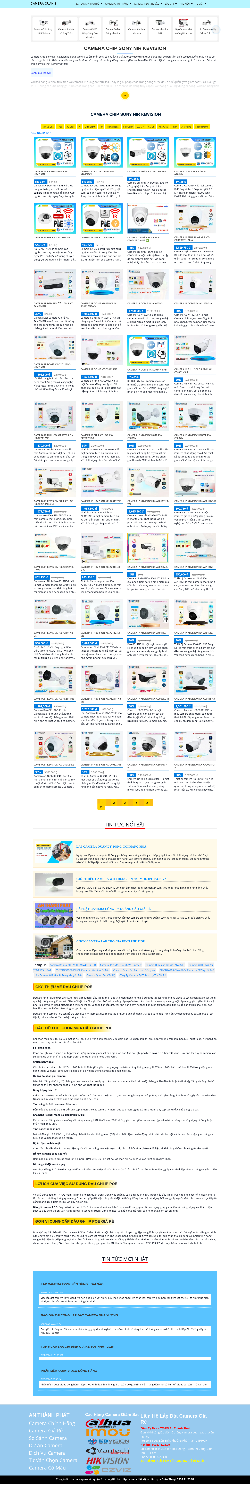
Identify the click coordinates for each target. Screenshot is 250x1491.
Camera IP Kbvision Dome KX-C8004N (192, 436)
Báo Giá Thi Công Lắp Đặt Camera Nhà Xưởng (79, 1315)
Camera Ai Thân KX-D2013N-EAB (146, 171)
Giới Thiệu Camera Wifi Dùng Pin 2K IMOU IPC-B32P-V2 (121, 879)
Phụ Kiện (185, 3)
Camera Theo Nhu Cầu (146, 3)
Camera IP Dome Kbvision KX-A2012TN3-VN (99, 305)
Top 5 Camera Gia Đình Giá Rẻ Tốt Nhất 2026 (77, 1346)
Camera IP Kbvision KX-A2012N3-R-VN (54, 568)
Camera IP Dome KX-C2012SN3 (99, 369)
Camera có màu (47, 1467)
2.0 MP (140, 126)
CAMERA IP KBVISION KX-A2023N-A (147, 567)
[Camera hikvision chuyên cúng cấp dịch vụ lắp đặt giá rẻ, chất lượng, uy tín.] (108, 1460)
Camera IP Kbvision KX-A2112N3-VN (101, 634)
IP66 (60, 126)
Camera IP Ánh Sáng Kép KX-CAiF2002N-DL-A (192, 239)
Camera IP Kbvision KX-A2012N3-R (195, 501)
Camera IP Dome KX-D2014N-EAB (147, 369)
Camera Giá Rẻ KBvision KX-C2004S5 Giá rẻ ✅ (144, 239)
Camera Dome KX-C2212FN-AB (52, 237)
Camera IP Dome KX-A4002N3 (145, 303)
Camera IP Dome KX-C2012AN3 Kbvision (52, 366)
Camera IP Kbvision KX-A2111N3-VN (54, 634)
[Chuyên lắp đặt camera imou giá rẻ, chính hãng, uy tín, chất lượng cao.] (108, 1432)
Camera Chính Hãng (116, 3)
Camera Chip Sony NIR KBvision (125, 48)
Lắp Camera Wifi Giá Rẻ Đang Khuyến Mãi (58, 975)
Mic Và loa (48, 126)
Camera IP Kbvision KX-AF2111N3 (54, 698)
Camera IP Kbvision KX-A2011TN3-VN (148, 502)
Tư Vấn (199, 3)
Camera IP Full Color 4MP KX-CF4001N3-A (193, 371)
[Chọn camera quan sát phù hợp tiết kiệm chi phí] (216, 29)
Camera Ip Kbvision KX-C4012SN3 (101, 764)
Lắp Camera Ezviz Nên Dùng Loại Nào (72, 1284)
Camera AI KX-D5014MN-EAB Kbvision (97, 173)
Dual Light (90, 126)
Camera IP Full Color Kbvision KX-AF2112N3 (53, 436)
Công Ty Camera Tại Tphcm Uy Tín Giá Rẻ (142, 975)
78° (101, 126)
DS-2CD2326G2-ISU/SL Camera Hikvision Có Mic (82, 970)
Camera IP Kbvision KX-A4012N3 (193, 632)
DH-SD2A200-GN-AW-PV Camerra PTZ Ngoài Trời (187, 970)
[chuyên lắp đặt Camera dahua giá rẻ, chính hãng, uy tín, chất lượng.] (108, 1422)
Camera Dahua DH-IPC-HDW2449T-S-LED (73, 965)
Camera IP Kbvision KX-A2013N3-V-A (101, 568)
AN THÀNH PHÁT (49, 1415)
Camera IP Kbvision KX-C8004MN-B (147, 766)
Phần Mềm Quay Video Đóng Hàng (69, 1370)
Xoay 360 (163, 126)
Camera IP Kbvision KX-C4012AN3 (54, 764)
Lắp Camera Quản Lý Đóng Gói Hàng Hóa (111, 846)
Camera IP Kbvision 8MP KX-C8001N (144, 436)
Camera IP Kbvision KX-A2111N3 (193, 567)
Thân (174, 126)
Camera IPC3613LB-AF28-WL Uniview (120, 965)
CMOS (151, 126)
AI (80, 126)
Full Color (128, 126)
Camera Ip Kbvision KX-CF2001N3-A (194, 766)
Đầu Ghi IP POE (41, 133)
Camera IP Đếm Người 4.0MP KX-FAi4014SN (54, 305)
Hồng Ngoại (113, 126)
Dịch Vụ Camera (47, 1452)
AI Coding (186, 126)
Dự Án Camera (45, 1445)
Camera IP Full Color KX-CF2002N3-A (97, 436)
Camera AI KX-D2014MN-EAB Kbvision (51, 173)
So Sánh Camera (48, 1438)
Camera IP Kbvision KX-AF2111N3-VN (101, 700)
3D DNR (70, 126)
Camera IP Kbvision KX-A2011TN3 (101, 501)
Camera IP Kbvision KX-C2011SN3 (194, 698)
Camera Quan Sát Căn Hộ (100, 975)
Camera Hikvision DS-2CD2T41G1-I (165, 965)
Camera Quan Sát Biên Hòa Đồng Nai (134, 970)
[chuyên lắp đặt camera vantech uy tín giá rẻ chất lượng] (108, 1450)
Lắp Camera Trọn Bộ (87, 3)
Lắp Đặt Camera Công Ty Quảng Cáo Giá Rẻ (113, 909)
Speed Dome (201, 126)
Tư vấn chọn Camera (53, 1460)
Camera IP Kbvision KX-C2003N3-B (148, 698)
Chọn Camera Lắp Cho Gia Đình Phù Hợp (110, 941)
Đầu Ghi (169, 3)
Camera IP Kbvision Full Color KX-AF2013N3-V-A (53, 502)
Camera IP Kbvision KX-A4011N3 (146, 632)
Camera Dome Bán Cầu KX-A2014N (190, 173)
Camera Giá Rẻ (46, 1430)
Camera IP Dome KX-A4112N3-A (193, 303)
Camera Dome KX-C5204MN (97, 237)
